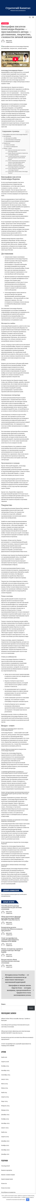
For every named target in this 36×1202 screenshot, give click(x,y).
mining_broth (9, 40)
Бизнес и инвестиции (8, 1174)
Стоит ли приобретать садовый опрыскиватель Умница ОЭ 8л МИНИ (10, 939)
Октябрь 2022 (5, 1150)
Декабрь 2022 (5, 1141)
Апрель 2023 (5, 1136)
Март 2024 (4, 1101)
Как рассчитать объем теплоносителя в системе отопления (10, 961)
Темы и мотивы (10, 145)
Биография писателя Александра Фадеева (15, 134)
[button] (26, 132)
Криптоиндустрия (7, 1179)
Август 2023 (4, 1128)
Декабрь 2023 (5, 1114)
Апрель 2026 (5, 1061)
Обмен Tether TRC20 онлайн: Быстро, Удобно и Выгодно (15, 1019)
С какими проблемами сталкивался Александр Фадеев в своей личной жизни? (17, 158)
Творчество (6, 143)
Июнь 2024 (4, 1088)
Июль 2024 (4, 1083)
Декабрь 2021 (5, 1154)
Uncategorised (5, 1166)
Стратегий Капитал (18, 8)
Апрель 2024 (5, 1097)
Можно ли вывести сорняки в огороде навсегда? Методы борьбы (12, 950)
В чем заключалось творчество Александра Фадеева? (16, 169)
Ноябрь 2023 (5, 1119)
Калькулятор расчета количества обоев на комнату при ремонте (11, 929)
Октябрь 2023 (5, 1123)
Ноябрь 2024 (5, 1066)
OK (27, 1199)
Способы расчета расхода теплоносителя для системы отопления (11, 907)
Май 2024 (4, 1092)
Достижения (7, 136)
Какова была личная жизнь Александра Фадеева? (18, 172)
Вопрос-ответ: (8, 148)
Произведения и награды (13, 141)
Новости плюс (5, 1188)
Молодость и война (11, 138)
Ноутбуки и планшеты (8, 1192)
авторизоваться (5, 896)
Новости (4, 1183)
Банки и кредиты (6, 1170)
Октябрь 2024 (5, 1070)
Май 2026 (4, 1057)
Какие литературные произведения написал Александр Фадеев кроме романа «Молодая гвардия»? (17, 162)
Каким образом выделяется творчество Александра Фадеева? (18, 154)
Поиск (3, 1004)
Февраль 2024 (5, 1106)
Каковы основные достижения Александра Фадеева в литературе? (16, 166)
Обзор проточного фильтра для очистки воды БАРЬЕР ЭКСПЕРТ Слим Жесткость (11, 918)
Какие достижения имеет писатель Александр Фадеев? (17, 150)
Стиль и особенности (11, 146)
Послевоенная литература (13, 139)
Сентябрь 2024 (5, 1075)
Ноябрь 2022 (5, 1145)
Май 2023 (4, 1132)
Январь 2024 (5, 1110)
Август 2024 (5, 1079)
